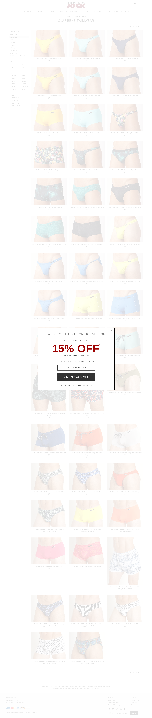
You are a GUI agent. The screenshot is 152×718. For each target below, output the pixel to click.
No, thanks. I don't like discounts (76, 385)
